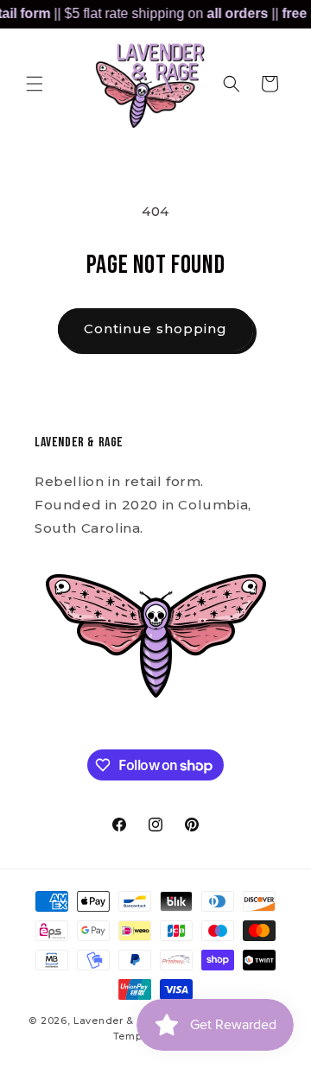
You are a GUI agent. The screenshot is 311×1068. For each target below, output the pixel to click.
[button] (35, 84)
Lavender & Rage (119, 1020)
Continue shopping (155, 328)
